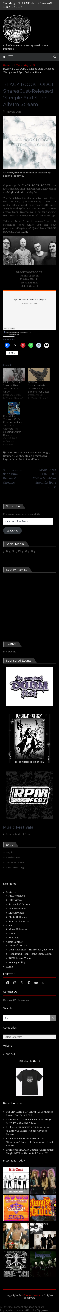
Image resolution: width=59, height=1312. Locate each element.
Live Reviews (16, 912)
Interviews (15, 900)
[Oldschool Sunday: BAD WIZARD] (16, 1236)
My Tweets (9, 651)
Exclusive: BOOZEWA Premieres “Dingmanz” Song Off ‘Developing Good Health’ (29, 1142)
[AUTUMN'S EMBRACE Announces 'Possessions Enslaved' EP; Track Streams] (43, 1208)
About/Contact (14, 941)
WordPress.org (15, 867)
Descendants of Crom (18, 834)
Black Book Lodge (38, 452)
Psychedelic (10, 459)
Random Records (18, 921)
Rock (21, 459)
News (9, 925)
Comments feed (15, 862)
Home (9, 966)
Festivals (13, 937)
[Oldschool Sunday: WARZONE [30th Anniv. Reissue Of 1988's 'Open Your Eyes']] (16, 1181)
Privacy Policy (16, 962)
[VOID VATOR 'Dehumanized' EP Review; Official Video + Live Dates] (16, 1208)
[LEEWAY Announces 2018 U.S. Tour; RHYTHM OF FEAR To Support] (16, 1264)
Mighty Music (23, 456)
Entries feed (13, 857)
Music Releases (17, 929)
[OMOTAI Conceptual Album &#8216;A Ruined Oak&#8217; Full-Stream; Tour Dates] (39, 374)
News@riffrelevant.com (17, 1000)
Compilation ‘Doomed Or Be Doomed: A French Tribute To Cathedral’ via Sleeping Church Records (13, 425)
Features (11, 892)
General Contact (18, 945)
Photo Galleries (17, 917)
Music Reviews (17, 908)
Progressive (40, 456)
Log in (9, 852)
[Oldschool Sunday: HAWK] (43, 1181)
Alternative (20, 452)
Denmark (8, 456)
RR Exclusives (16, 895)
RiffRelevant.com (31, 1295)
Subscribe (12, 530)
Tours (11, 933)
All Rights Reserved (12, 334)
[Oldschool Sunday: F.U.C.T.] (43, 1236)
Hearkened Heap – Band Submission (30, 954)
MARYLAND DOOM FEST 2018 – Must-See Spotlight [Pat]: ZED (44, 478)
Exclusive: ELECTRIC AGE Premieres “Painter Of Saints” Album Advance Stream (27, 1131)
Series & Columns (19, 904)
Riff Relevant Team (19, 958)
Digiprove (42, 1310)
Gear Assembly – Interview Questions (30, 949)
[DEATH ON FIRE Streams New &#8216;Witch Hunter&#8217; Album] (14, 374)
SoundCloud (32, 459)
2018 (9, 452)
